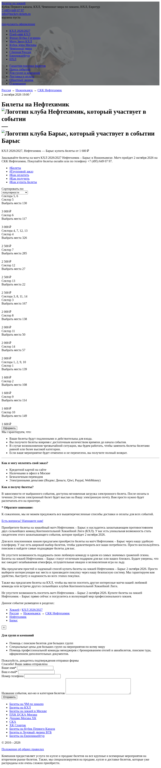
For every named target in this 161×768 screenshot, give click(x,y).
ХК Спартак (17, 725)
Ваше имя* (9, 667)
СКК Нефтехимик (50, 90)
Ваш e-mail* (9, 672)
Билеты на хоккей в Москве (28, 711)
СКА (12, 721)
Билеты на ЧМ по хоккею (26, 704)
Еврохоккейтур (19, 55)
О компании (17, 83)
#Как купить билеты (23, 182)
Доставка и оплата (21, 76)
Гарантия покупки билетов (27, 65)
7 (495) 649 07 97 (13, 10)
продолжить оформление (18, 24)
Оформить (9, 428)
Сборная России (20, 52)
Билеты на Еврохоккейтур (27, 736)
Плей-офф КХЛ (19, 34)
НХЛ (12, 59)
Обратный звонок (21, 80)
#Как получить (19, 178)
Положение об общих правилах (23, 749)
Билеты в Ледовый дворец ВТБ (30, 732)
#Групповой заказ (21, 171)
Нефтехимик (18, 616)
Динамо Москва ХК (22, 718)
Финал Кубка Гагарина (24, 38)
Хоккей (14, 609)
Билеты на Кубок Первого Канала (32, 728)
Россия (6, 90)
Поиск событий (19, 69)
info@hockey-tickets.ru (16, 14)
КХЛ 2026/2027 (19, 30)
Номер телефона (13, 676)
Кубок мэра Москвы (23, 45)
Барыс (13, 620)
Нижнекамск (24, 90)
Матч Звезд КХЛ (20, 41)
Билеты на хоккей (14, 3)
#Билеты (15, 168)
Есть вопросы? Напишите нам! (22, 520)
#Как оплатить (19, 175)
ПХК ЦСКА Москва (23, 714)
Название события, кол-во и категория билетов (33, 693)
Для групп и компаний (24, 73)
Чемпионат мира (20, 48)
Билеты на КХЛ (20, 707)
